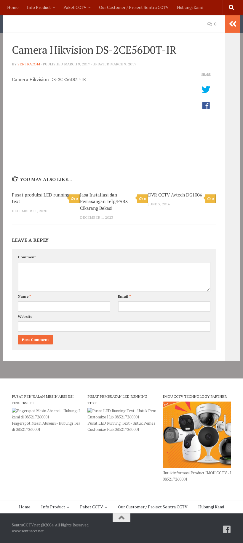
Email (124, 296)
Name (24, 296)
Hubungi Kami (190, 7)
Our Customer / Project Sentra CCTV (134, 7)
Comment (27, 257)
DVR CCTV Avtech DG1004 (175, 195)
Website (25, 316)
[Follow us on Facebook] (227, 529)
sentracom (28, 64)
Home (13, 7)
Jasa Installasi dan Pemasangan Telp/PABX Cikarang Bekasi (104, 201)
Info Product (39, 7)
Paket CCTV (75, 7)
